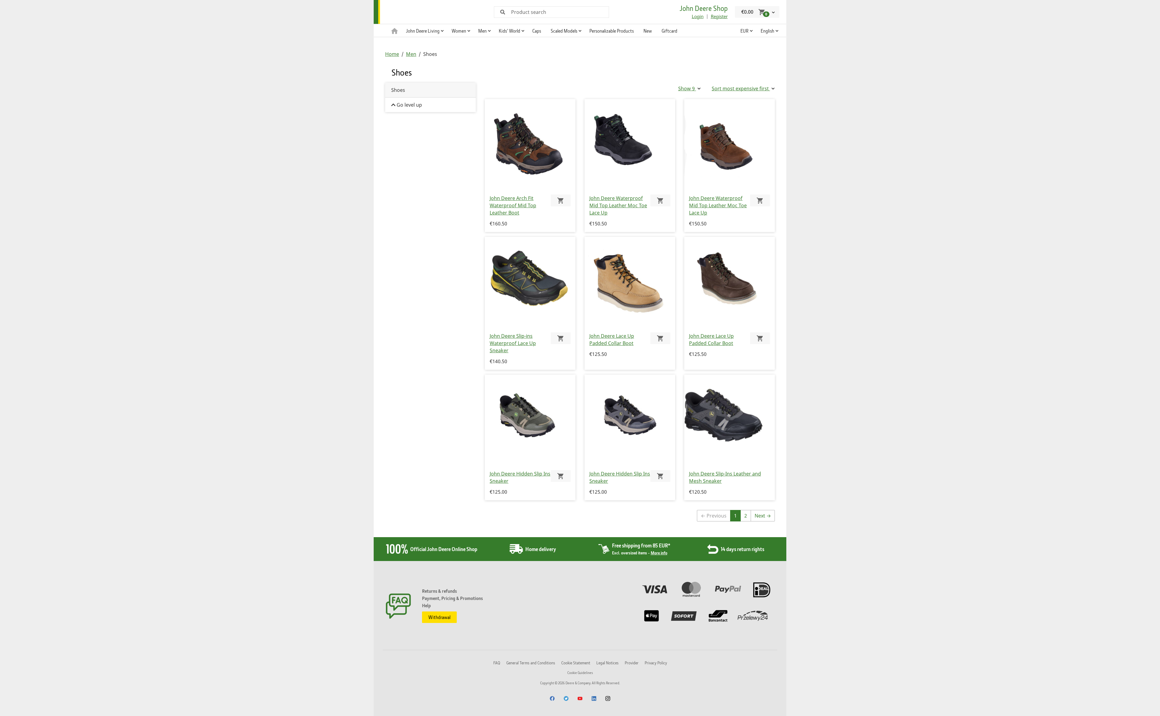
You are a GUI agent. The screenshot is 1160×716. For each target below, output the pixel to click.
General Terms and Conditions (530, 662)
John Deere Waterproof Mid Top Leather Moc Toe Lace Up (618, 205)
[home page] (394, 30)
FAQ (496, 662)
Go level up (408, 105)
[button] (424, 30)
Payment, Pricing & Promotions (452, 598)
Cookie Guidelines (580, 672)
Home (392, 54)
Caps (536, 31)
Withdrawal (439, 617)
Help (426, 605)
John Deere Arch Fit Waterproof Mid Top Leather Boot (513, 205)
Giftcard (669, 31)
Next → (763, 515)
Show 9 (687, 88)
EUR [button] (744, 31)
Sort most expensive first (741, 88)
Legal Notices (607, 662)
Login (698, 16)
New (647, 31)
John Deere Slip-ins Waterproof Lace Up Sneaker (513, 343)
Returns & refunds (439, 591)
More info (659, 552)
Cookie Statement (575, 662)
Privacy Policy (656, 662)
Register (719, 16)
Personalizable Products (611, 31)
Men (411, 54)
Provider (632, 662)
